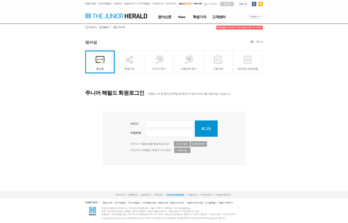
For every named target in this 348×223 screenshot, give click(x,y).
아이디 (134, 123)
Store (181, 17)
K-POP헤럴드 (143, 3)
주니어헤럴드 (134, 202)
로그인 (227, 4)
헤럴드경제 (90, 3)
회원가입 (243, 4)
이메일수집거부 (223, 195)
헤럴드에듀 (163, 202)
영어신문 (164, 17)
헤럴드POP (129, 3)
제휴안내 (132, 195)
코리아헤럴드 (105, 3)
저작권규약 (205, 195)
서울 (188, 202)
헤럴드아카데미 (177, 202)
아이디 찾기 (159, 68)
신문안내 (92, 27)
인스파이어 (171, 3)
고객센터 (218, 17)
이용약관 (218, 68)
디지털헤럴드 (211, 202)
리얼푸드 (117, 3)
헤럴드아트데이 (226, 202)
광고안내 (145, 195)
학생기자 (199, 17)
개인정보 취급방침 (247, 68)
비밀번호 (135, 132)
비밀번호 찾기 (188, 68)
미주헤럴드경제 (149, 202)
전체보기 (254, 16)
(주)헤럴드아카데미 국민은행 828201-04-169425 (239, 27)
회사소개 (120, 195)
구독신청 (121, 27)
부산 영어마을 (196, 202)
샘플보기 (106, 27)
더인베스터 (157, 3)
